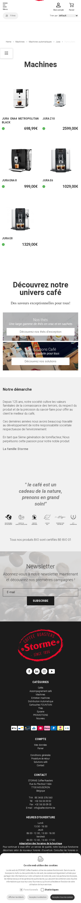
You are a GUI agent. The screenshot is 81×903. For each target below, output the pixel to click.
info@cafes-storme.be (44, 808)
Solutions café (40, 762)
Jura (58, 42)
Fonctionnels (31, 889)
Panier (40, 748)
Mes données (40, 745)
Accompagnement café (41, 691)
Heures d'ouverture (40, 817)
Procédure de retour (40, 758)
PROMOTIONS (40, 715)
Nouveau (40, 718)
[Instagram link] (45, 671)
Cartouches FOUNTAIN (40, 704)
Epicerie (40, 711)
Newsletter (40, 566)
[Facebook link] (30, 671)
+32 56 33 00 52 (43, 801)
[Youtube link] (52, 671)
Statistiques (52, 889)
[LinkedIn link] (37, 671)
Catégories (40, 682)
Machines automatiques (40, 42)
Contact (40, 765)
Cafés (40, 687)
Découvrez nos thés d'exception (40, 331)
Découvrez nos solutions (40, 361)
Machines (20, 42)
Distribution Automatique (40, 701)
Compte (40, 739)
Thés (40, 708)
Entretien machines (40, 698)
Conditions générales (40, 755)
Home (8, 42)
